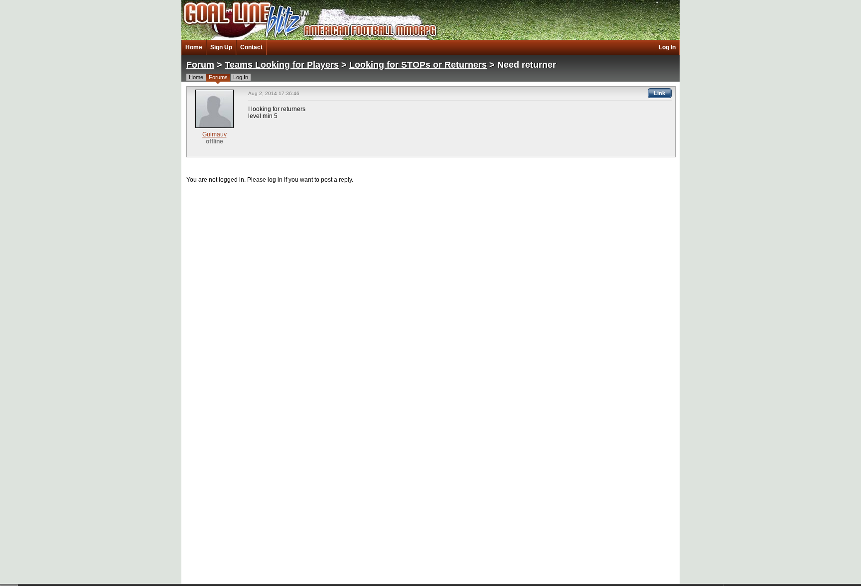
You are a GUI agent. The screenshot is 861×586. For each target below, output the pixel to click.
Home (193, 47)
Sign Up (221, 47)
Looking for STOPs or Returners (418, 65)
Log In (667, 47)
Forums (218, 77)
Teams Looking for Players (282, 65)
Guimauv (214, 134)
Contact (251, 47)
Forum (200, 65)
